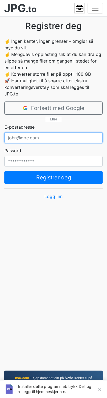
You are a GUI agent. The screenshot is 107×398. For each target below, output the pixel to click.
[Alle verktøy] (79, 8)
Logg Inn (53, 196)
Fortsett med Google (58, 108)
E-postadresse (19, 127)
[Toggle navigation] (95, 8)
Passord (12, 150)
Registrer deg (53, 177)
